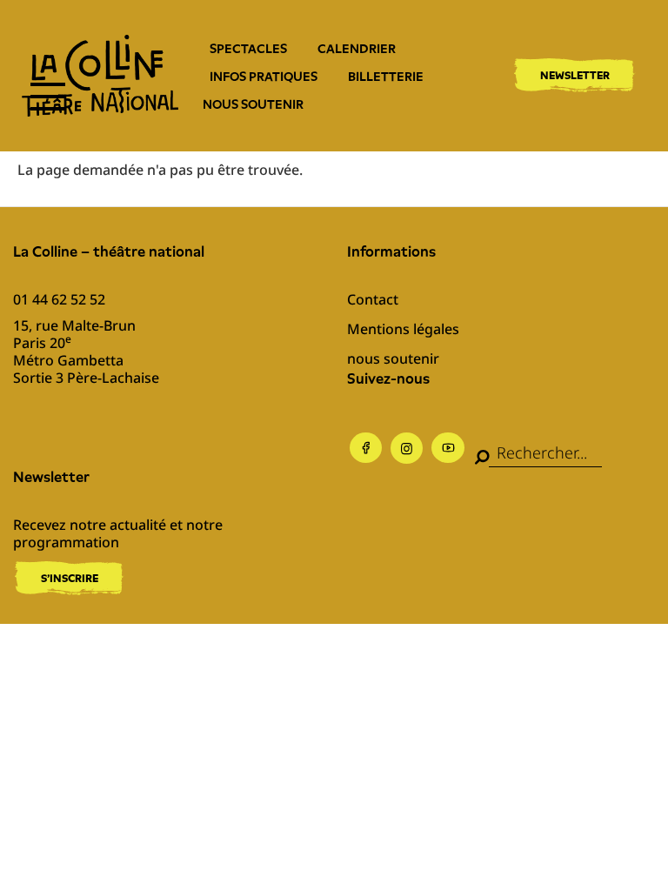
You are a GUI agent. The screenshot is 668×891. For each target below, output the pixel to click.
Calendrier (356, 49)
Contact (372, 299)
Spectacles (248, 49)
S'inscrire (69, 578)
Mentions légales (403, 328)
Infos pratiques (263, 76)
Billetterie (386, 76)
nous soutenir (253, 104)
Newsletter (575, 75)
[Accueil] (100, 76)
